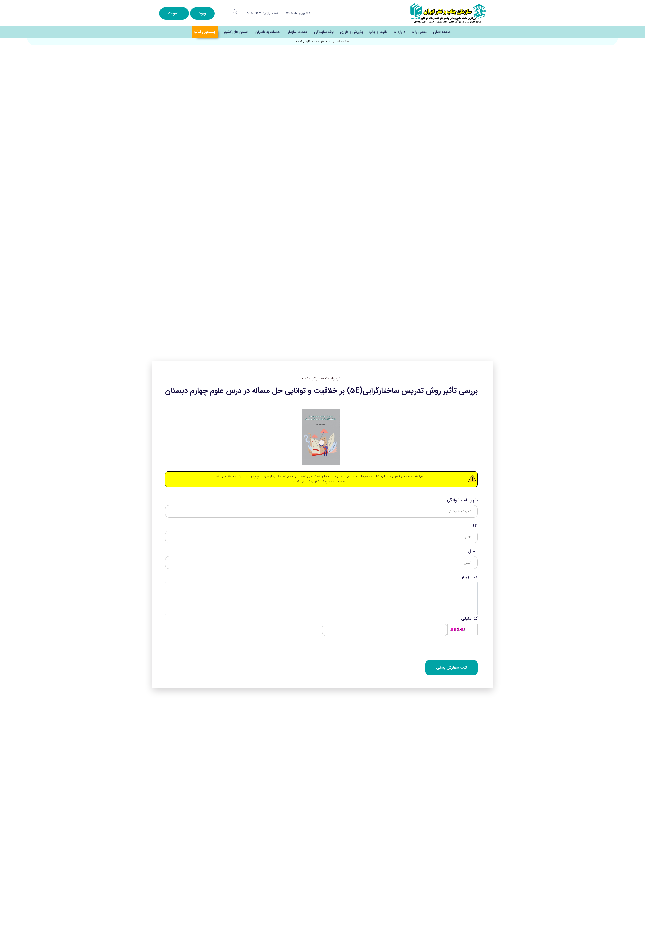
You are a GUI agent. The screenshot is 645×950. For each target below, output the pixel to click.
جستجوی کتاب (205, 32)
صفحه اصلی (442, 32)
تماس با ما (419, 32)
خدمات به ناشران (267, 32)
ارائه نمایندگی (324, 32)
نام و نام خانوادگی (462, 500)
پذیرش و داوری (351, 32)
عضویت (174, 13)
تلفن (473, 526)
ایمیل (473, 551)
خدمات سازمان (297, 32)
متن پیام (470, 577)
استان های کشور (236, 32)
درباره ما (399, 32)
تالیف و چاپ (378, 32)
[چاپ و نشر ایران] (448, 13)
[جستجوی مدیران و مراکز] (235, 11)
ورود (202, 13)
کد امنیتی (469, 618)
